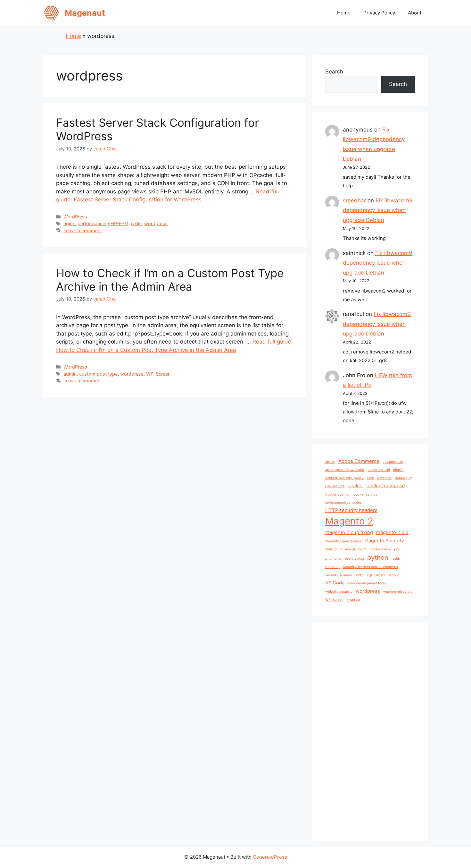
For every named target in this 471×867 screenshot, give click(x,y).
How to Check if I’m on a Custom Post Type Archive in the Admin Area (170, 279)
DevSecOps (334, 486)
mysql (350, 549)
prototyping (354, 559)
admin (70, 374)
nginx (69, 223)
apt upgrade (393, 462)
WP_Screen (158, 374)
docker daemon (337, 494)
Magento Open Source (343, 541)
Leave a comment (82, 230)
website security (338, 592)
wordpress (156, 223)
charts (398, 470)
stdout (393, 575)
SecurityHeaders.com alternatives (370, 567)
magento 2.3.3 (392, 532)
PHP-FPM (118, 223)
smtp (359, 575)
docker (355, 486)
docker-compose (386, 486)
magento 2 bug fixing (349, 532)
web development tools (367, 583)
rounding (332, 567)
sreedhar (354, 200)
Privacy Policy (379, 13)
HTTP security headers (351, 510)
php (397, 549)
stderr (380, 575)
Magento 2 (349, 521)
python (377, 557)
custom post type (98, 374)
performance (91, 223)
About (414, 13)
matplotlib (333, 549)
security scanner (338, 575)
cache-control (379, 470)
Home (344, 13)
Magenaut (85, 13)
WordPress (75, 216)
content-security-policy (344, 478)
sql (369, 575)
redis (136, 223)
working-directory (398, 592)
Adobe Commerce (358, 461)
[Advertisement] (370, 731)
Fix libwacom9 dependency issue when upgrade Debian (378, 210)
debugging (404, 478)
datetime (384, 478)
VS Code (335, 583)
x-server (353, 600)
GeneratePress (270, 857)
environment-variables (343, 502)
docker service (365, 494)
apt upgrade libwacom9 (344, 470)
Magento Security (384, 541)
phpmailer (333, 559)
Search (334, 71)
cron (370, 478)
